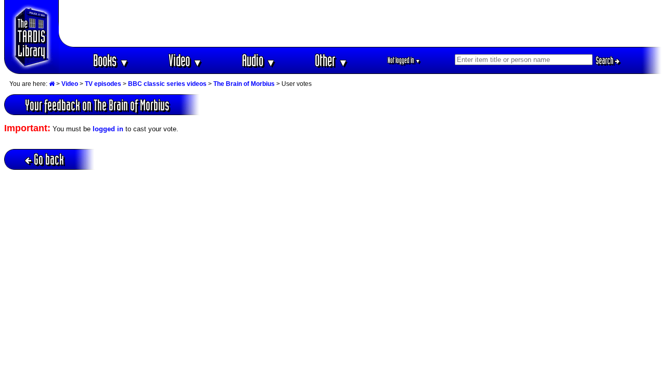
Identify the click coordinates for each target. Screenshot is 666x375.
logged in (108, 129)
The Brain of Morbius (244, 84)
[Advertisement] (360, 23)
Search (605, 60)
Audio (259, 60)
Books (111, 60)
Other (331, 60)
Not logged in (404, 60)
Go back (49, 159)
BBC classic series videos (167, 84)
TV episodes (103, 84)
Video (185, 60)
